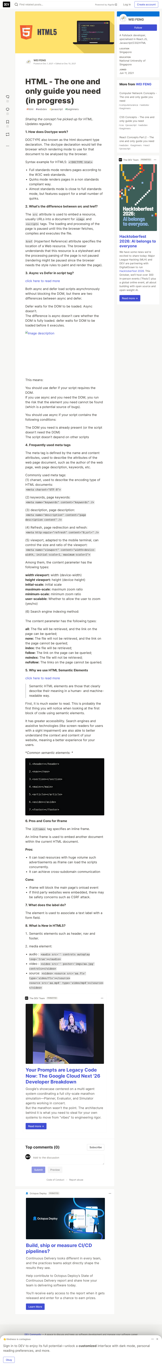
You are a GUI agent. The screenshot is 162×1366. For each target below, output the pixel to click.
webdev (41, 109)
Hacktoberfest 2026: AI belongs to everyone (137, 241)
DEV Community (33, 1334)
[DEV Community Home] (6, 4)
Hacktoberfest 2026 (131, 271)
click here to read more (42, 281)
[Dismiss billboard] (157, 1339)
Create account (146, 4)
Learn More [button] (35, 1306)
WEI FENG (40, 60)
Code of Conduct (55, 1179)
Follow (138, 27)
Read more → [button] (36, 1126)
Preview (55, 1169)
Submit (38, 1169)
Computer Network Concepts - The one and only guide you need (138, 101)
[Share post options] (7, 146)
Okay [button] (9, 1359)
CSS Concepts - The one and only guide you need (136, 122)
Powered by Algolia (105, 4)
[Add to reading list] (8, 123)
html (30, 109)
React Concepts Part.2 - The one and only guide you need (136, 143)
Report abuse (76, 1179)
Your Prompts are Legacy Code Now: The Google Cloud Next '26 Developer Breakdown (63, 1076)
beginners (72, 109)
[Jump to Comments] (8, 111)
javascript (56, 109)
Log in (127, 4)
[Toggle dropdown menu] (102, 998)
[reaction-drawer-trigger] (7, 98)
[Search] (16, 4)
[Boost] (8, 134)
